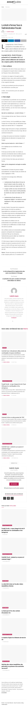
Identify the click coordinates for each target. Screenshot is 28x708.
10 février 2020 (5, 641)
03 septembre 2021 (6, 670)
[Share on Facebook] (17, 40)
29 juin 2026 (13, 395)
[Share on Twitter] (5, 40)
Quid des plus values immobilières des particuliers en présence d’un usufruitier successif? (13, 666)
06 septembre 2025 (6, 561)
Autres (4, 347)
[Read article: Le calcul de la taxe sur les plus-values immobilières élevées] (14, 573)
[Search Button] (25, 2)
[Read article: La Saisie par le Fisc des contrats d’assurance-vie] (14, 600)
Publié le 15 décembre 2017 (9, 33)
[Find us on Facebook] (4, 498)
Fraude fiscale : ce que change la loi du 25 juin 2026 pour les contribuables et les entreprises (14, 386)
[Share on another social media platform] (23, 40)
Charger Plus (14, 463)
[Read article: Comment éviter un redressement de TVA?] (14, 407)
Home (3, 7)
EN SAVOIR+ (14, 484)
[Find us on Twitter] (8, 498)
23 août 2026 (14, 362)
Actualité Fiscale (7, 380)
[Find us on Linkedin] (12, 498)
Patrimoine (7, 7)
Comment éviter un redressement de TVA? (13, 417)
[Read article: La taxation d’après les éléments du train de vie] (14, 627)
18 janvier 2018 (5, 588)
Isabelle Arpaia (10, 31)
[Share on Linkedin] (11, 40)
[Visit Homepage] (14, 2)
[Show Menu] (2, 2)
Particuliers (6, 661)
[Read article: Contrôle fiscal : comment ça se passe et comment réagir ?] (14, 436)
